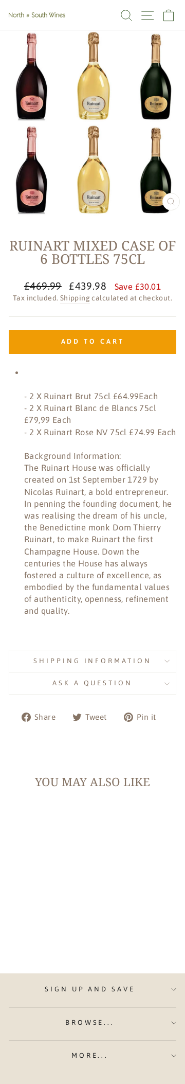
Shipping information (92, 661)
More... (90, 1055)
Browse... (90, 1022)
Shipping (75, 298)
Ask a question (92, 683)
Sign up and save (90, 989)
